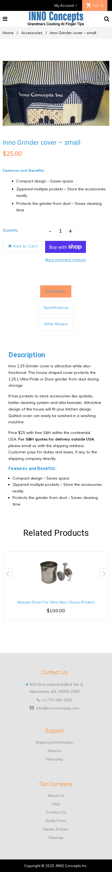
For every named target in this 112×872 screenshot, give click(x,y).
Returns (54, 750)
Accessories (31, 32)
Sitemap (56, 837)
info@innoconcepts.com (57, 708)
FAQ (56, 804)
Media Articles (56, 829)
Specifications (56, 307)
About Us (56, 795)
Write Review (56, 323)
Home (8, 32)
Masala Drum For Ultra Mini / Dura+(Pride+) (56, 602)
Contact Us (56, 812)
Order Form (55, 820)
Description (56, 291)
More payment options (65, 259)
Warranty (54, 759)
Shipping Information (54, 742)
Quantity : (11, 230)
